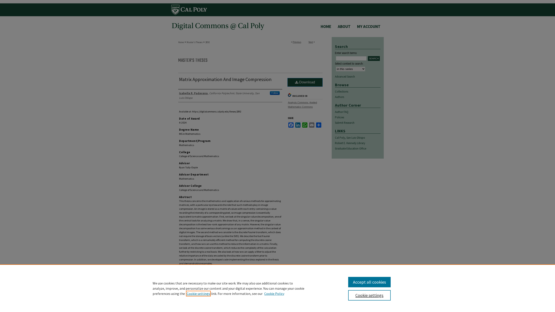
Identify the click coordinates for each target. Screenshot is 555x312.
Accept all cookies (369, 282)
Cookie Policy (274, 293)
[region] (277, 288)
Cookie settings (198, 293)
